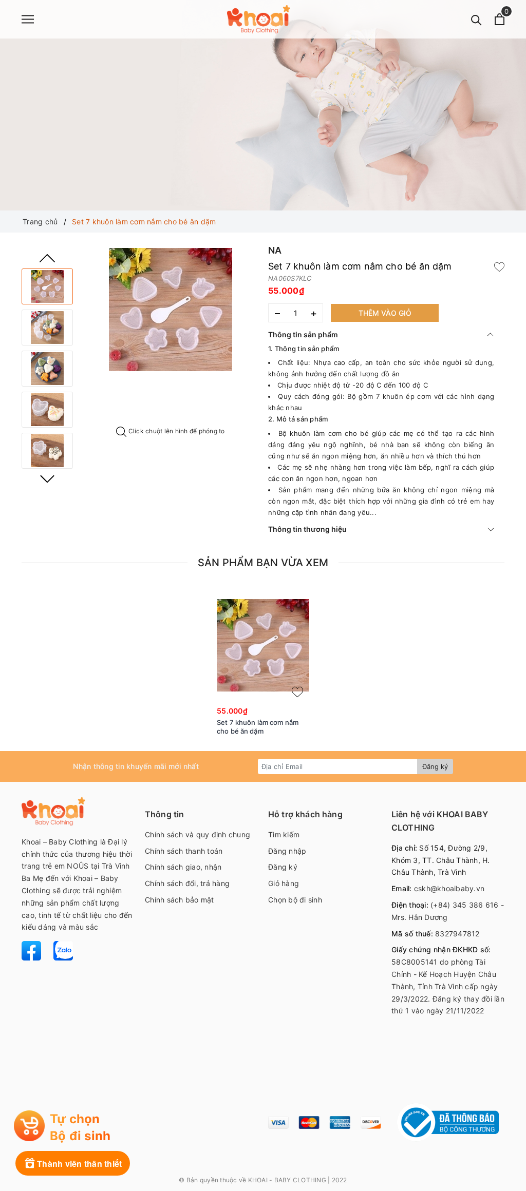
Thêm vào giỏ (385, 313)
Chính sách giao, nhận (183, 866)
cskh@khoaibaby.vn (449, 888)
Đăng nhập (287, 851)
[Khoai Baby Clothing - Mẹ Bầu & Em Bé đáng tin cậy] (259, 19)
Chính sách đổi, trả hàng (187, 883)
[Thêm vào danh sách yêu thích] (297, 692)
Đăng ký (435, 766)
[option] (170, 309)
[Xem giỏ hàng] (499, 19)
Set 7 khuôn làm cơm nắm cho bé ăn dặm (257, 726)
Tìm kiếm (283, 834)
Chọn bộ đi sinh (295, 899)
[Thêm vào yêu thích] (499, 266)
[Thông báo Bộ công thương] (447, 1122)
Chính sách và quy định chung (197, 834)
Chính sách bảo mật (179, 899)
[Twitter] (58, 950)
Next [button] (47, 479)
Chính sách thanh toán (183, 851)
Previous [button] (47, 258)
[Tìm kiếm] (476, 19)
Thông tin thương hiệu (307, 529)
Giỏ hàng (283, 883)
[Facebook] (32, 950)
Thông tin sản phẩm (303, 334)
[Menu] (28, 19)
